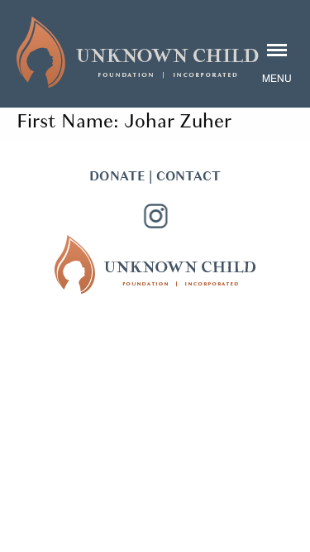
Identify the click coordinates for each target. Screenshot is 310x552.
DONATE (117, 176)
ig (155, 216)
